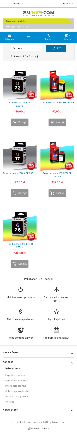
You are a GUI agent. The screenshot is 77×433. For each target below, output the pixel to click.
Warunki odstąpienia (16, 396)
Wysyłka (9, 401)
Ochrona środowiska (16, 380)
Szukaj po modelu (15, 21)
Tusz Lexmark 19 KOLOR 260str (57, 102)
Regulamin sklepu (15, 375)
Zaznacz (26, 48)
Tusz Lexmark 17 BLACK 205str (19, 173)
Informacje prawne (15, 385)
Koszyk (20, 122)
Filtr (56, 48)
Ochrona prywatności (17, 391)
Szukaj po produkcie (17, 26)
